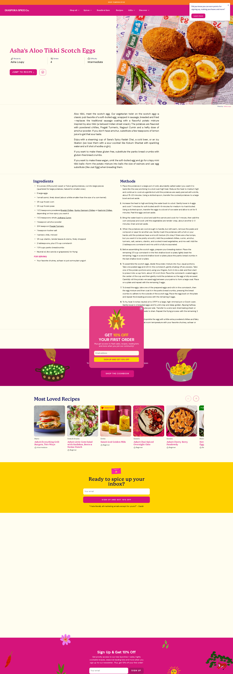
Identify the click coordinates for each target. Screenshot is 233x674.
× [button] (228, 5)
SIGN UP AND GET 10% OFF (116, 359)
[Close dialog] (141, 308)
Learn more (198, 16)
